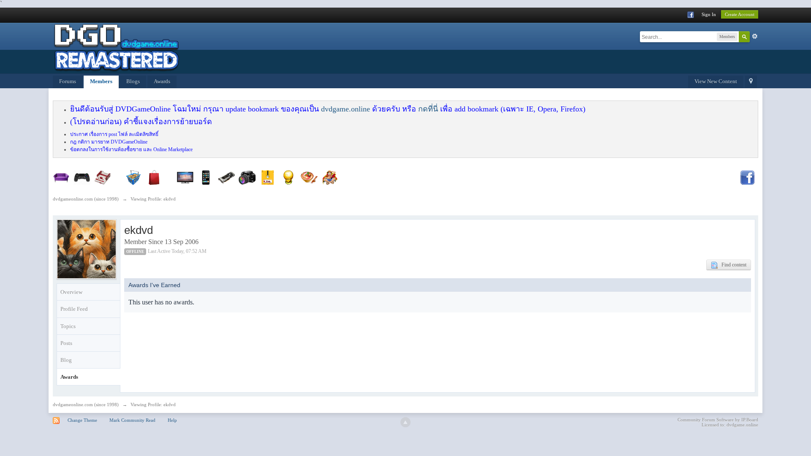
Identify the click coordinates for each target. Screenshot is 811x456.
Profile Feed (74, 309)
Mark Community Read (132, 420)
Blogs (133, 81)
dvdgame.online (345, 109)
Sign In (709, 14)
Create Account (739, 14)
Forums (67, 81)
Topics (68, 326)
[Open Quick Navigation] (751, 82)
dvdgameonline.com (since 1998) (86, 404)
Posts (66, 343)
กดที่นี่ (428, 109)
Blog (66, 360)
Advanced (754, 36)
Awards (162, 81)
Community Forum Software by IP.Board (718, 419)
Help (172, 420)
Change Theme (82, 420)
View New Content (715, 81)
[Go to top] (405, 422)
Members (101, 81)
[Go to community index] (116, 47)
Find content (732, 265)
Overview (71, 292)
